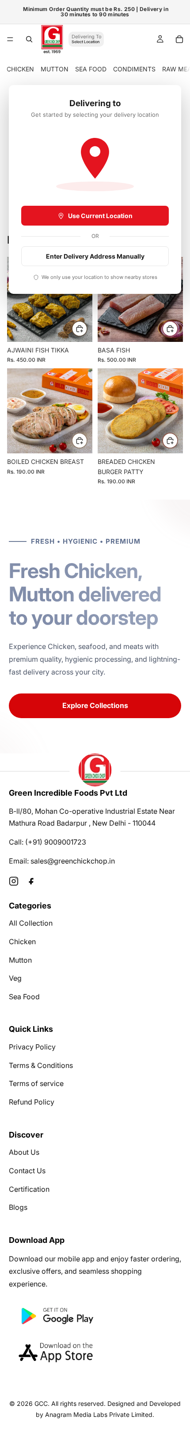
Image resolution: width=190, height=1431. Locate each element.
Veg (15, 978)
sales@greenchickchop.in (72, 860)
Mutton (20, 960)
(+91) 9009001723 (55, 842)
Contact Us (27, 1170)
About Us (24, 1152)
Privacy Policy (32, 1046)
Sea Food (24, 996)
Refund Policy (31, 1101)
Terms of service (36, 1083)
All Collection (31, 923)
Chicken (22, 941)
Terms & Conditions (41, 1065)
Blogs (18, 1207)
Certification (29, 1189)
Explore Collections (95, 705)
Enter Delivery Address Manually (95, 256)
